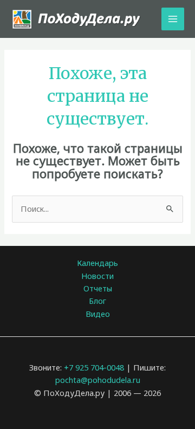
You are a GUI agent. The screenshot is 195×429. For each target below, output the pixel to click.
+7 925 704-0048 (94, 367)
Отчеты (97, 288)
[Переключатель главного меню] (172, 19)
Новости (97, 275)
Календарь (97, 262)
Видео (98, 313)
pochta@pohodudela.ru (97, 379)
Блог (97, 300)
